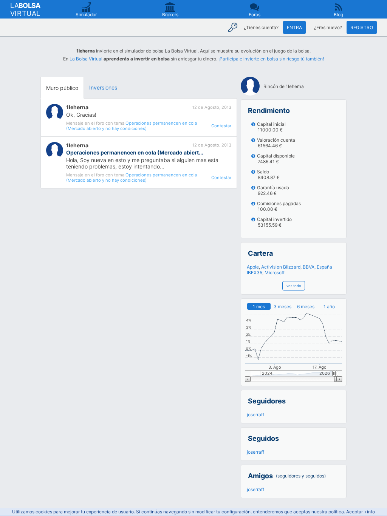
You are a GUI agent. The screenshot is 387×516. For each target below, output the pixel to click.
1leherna (77, 107)
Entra (294, 27)
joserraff (255, 414)
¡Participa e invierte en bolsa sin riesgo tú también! (271, 59)
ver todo (293, 286)
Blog (338, 14)
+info (369, 511)
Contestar (221, 125)
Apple (253, 267)
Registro (361, 27)
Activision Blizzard (280, 267)
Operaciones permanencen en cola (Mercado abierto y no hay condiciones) (131, 126)
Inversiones (103, 87)
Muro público (62, 88)
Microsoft (275, 272)
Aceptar (354, 511)
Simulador (86, 14)
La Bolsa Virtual (86, 59)
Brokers (170, 14)
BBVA (308, 267)
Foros (254, 14)
